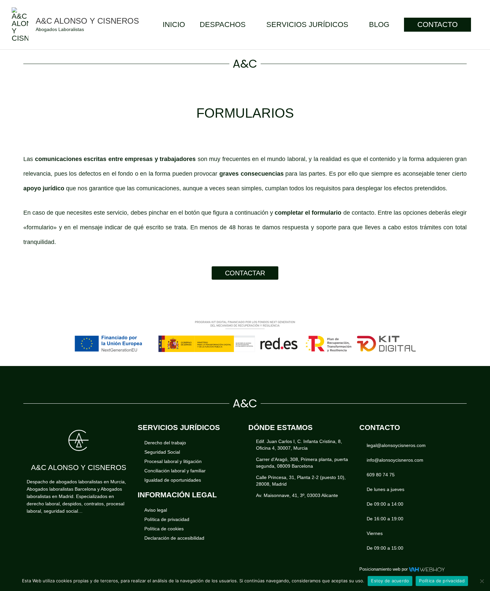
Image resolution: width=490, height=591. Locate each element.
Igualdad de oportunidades (172, 480)
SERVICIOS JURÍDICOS (307, 24)
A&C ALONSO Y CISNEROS (87, 20)
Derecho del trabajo (165, 442)
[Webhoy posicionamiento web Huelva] (427, 569)
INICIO (174, 24)
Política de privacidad (166, 519)
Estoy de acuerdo (390, 580)
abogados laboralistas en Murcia (90, 481)
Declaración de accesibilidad (174, 538)
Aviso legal (155, 510)
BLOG (379, 24)
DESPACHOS (223, 24)
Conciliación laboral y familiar (175, 470)
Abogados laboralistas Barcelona (62, 489)
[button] (437, 25)
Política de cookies (164, 528)
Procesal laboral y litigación (173, 461)
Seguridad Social (162, 452)
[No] (481, 581)
